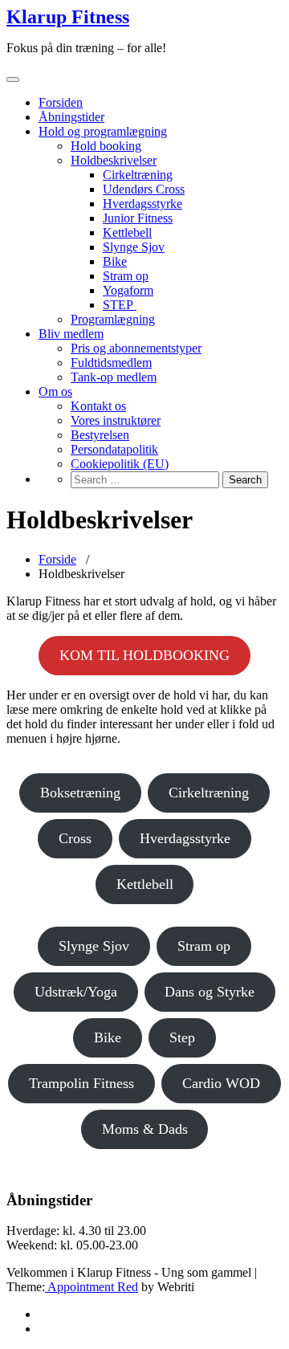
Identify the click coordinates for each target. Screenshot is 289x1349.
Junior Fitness (138, 218)
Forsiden (61, 102)
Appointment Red (91, 1287)
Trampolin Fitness (81, 1083)
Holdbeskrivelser (114, 160)
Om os (55, 391)
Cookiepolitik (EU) (120, 464)
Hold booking (106, 146)
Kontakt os (98, 406)
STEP (119, 305)
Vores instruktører (116, 420)
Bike (115, 261)
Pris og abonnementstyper (136, 348)
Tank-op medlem (114, 377)
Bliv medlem (71, 333)
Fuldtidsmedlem (111, 362)
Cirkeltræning (138, 174)
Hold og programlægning (103, 131)
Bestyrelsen (100, 435)
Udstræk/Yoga (76, 992)
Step (182, 1037)
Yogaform (128, 290)
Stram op (126, 276)
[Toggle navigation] (12, 79)
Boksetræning (80, 793)
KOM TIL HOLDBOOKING (144, 655)
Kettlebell (127, 232)
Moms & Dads (145, 1129)
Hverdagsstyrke (142, 203)
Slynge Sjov (134, 247)
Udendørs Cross (144, 189)
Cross (75, 838)
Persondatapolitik (114, 449)
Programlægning (113, 319)
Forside (57, 559)
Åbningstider (71, 117)
